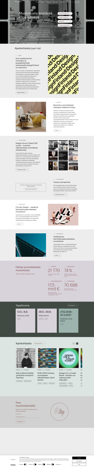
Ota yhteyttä (61, 2)
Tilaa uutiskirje (19, 418)
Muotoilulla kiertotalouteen (64, 13)
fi (70, 2)
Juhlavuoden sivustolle (21, 169)
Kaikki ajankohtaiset (38, 343)
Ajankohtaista (61, 21)
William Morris (44, 315)
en (72, 2)
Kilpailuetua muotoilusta (63, 17)
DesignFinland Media (21, 92)
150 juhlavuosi (22, 140)
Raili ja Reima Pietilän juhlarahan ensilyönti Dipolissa (25, 375)
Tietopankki (48, 2)
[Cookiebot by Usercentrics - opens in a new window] (13, 465)
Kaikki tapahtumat (71, 305)
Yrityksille (37, 2)
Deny (79, 464)
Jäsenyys (42, 2)
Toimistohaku (55, 2)
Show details (58, 464)
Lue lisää (56, 130)
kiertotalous (22, 204)
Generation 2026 (23, 315)
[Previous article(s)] (73, 343)
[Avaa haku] (68, 2)
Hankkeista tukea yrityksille (64, 25)
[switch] (35, 464)
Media (20, 55)
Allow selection (79, 461)
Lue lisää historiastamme (59, 194)
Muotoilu (58, 102)
